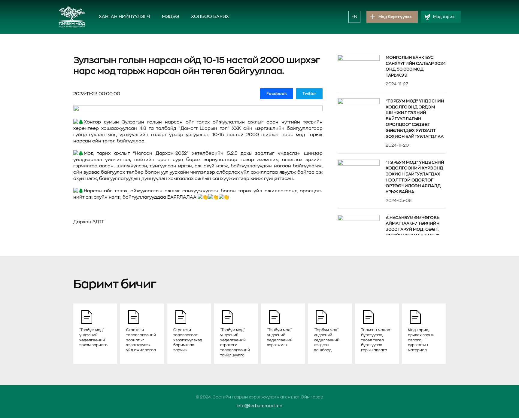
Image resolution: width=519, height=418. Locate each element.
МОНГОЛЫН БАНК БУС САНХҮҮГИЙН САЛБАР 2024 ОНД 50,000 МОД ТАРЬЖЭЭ (416, 66)
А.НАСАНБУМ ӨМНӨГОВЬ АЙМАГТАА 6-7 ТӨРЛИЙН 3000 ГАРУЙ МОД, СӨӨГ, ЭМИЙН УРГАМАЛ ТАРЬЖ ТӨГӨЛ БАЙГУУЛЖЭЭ (413, 229)
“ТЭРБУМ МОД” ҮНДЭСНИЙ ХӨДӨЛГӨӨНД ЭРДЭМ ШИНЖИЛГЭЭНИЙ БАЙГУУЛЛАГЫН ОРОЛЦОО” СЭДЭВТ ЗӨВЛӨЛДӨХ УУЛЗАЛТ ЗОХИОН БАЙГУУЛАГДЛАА (415, 119)
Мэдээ (170, 16)
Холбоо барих (210, 16)
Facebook (276, 94)
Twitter (309, 94)
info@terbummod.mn (259, 406)
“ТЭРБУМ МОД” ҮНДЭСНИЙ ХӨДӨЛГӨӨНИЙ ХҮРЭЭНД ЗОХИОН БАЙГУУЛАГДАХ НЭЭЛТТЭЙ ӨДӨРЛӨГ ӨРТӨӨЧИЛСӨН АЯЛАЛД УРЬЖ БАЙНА (415, 177)
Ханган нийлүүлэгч (124, 16)
